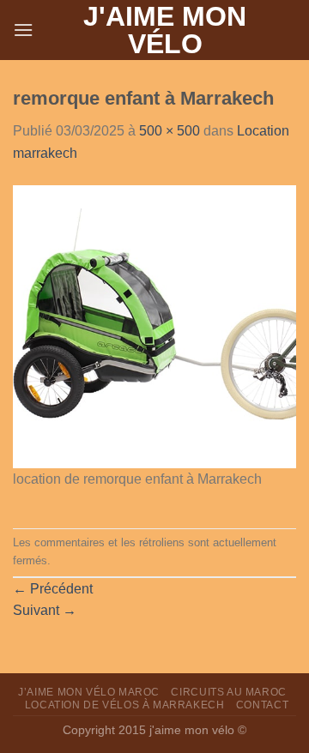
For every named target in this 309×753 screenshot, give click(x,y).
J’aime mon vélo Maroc (89, 692)
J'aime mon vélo (164, 30)
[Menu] (23, 30)
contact (262, 705)
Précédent (53, 588)
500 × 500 (169, 130)
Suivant (44, 610)
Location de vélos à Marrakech (125, 705)
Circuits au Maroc (228, 692)
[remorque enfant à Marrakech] (154, 325)
